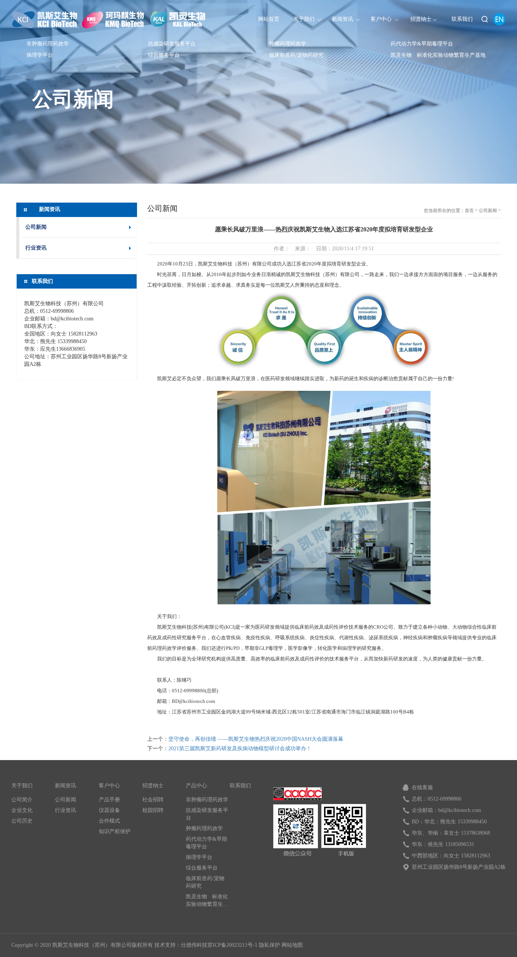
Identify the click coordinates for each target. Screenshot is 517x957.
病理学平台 (39, 55)
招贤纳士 (153, 785)
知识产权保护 (115, 831)
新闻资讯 (65, 785)
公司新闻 (73, 100)
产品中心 (196, 785)
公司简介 (22, 799)
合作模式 (109, 821)
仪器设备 (109, 810)
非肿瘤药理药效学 (47, 44)
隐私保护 (269, 945)
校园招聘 (153, 810)
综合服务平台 (164, 55)
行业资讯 (36, 248)
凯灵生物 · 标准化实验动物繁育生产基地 (438, 55)
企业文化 (22, 810)
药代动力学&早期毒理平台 (422, 44)
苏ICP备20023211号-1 (232, 945)
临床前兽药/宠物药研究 (296, 55)
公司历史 (22, 821)
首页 (469, 210)
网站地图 (292, 945)
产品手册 (109, 799)
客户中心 (109, 785)
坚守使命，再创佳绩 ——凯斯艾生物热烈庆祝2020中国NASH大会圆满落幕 (255, 739)
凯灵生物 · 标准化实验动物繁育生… (207, 900)
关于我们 (22, 785)
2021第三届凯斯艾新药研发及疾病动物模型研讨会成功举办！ (239, 748)
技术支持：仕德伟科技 (180, 945)
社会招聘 (153, 799)
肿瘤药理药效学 (287, 44)
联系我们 (240, 785)
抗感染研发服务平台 (172, 44)
